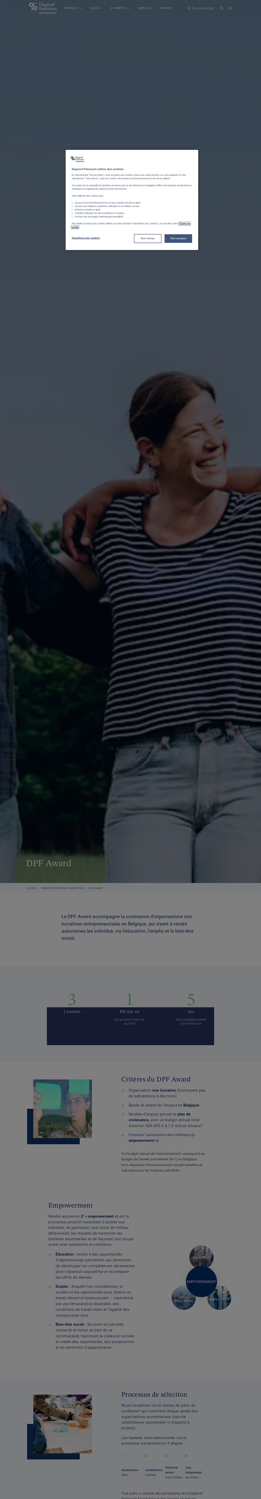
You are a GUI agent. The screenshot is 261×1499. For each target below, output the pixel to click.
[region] (132, 200)
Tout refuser (147, 238)
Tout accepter (178, 238)
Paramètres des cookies (86, 238)
